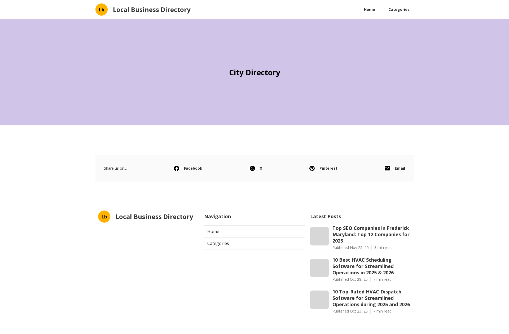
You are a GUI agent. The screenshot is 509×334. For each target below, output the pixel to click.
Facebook (193, 168)
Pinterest (328, 168)
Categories (399, 9)
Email (400, 168)
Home (369, 9)
